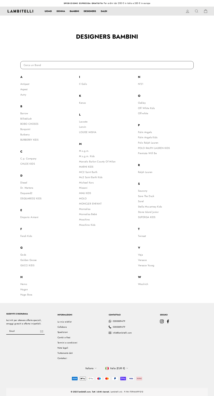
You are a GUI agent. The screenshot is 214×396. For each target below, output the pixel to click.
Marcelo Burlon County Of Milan (97, 161)
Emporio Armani (29, 217)
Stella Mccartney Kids (150, 206)
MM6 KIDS (85, 193)
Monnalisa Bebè (88, 214)
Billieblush (26, 118)
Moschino (84, 219)
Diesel (23, 182)
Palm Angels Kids (147, 137)
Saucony (142, 191)
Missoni (83, 188)
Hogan (24, 289)
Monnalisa (84, 209)
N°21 (140, 84)
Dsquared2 (26, 193)
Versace (142, 260)
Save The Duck (146, 196)
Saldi (104, 11)
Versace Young (146, 265)
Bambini (74, 11)
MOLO (83, 198)
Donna (61, 11)
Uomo (48, 11)
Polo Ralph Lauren (148, 143)
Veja (140, 255)
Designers (90, 11)
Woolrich (143, 284)
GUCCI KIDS (27, 265)
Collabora (62, 326)
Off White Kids (146, 108)
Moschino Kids (87, 225)
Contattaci (62, 358)
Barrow (24, 113)
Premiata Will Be (147, 153)
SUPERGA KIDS (147, 217)
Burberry (25, 134)
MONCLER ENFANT (90, 203)
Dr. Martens (26, 188)
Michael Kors (86, 182)
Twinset (142, 236)
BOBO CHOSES (29, 124)
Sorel (141, 201)
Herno (23, 284)
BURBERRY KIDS (29, 140)
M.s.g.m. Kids (86, 156)
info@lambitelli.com (122, 332)
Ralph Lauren (145, 172)
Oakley (142, 103)
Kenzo (82, 103)
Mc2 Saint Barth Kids (90, 177)
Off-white (143, 113)
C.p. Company (28, 158)
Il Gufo (83, 84)
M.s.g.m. (84, 151)
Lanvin (82, 127)
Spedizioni (62, 332)
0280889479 (119, 321)
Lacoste (83, 121)
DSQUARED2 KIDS (31, 198)
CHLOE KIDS (27, 164)
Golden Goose (28, 260)
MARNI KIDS (86, 167)
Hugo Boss (26, 294)
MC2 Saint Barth (88, 172)
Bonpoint (25, 129)
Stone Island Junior (148, 212)
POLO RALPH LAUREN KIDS (154, 148)
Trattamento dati (65, 353)
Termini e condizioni (67, 342)
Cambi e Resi (63, 337)
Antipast (24, 84)
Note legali (62, 347)
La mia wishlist (64, 321)
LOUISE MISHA (87, 132)
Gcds (23, 255)
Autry (23, 94)
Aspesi (24, 89)
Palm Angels (145, 132)
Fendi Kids (26, 236)
